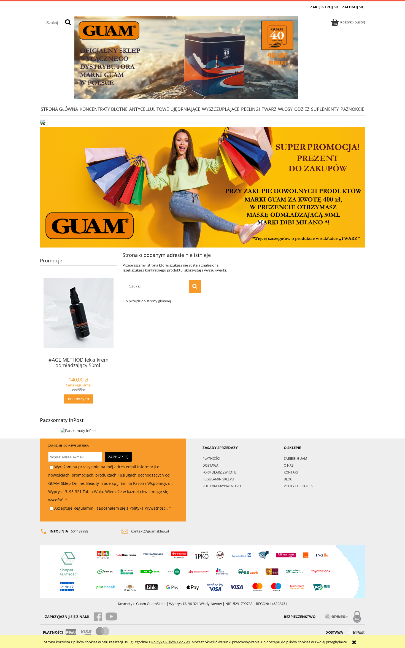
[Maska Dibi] (202, 187)
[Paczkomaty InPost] (79, 430)
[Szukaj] (68, 22)
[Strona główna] (186, 57)
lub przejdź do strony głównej (147, 301)
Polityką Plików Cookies (170, 641)
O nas (289, 465)
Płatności (211, 458)
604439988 (79, 531)
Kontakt (291, 472)
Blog (288, 479)
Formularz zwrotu (219, 472)
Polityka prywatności (221, 486)
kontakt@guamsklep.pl (150, 531)
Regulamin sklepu (218, 479)
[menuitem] (59, 109)
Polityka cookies (298, 486)
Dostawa (210, 465)
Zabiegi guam (295, 458)
